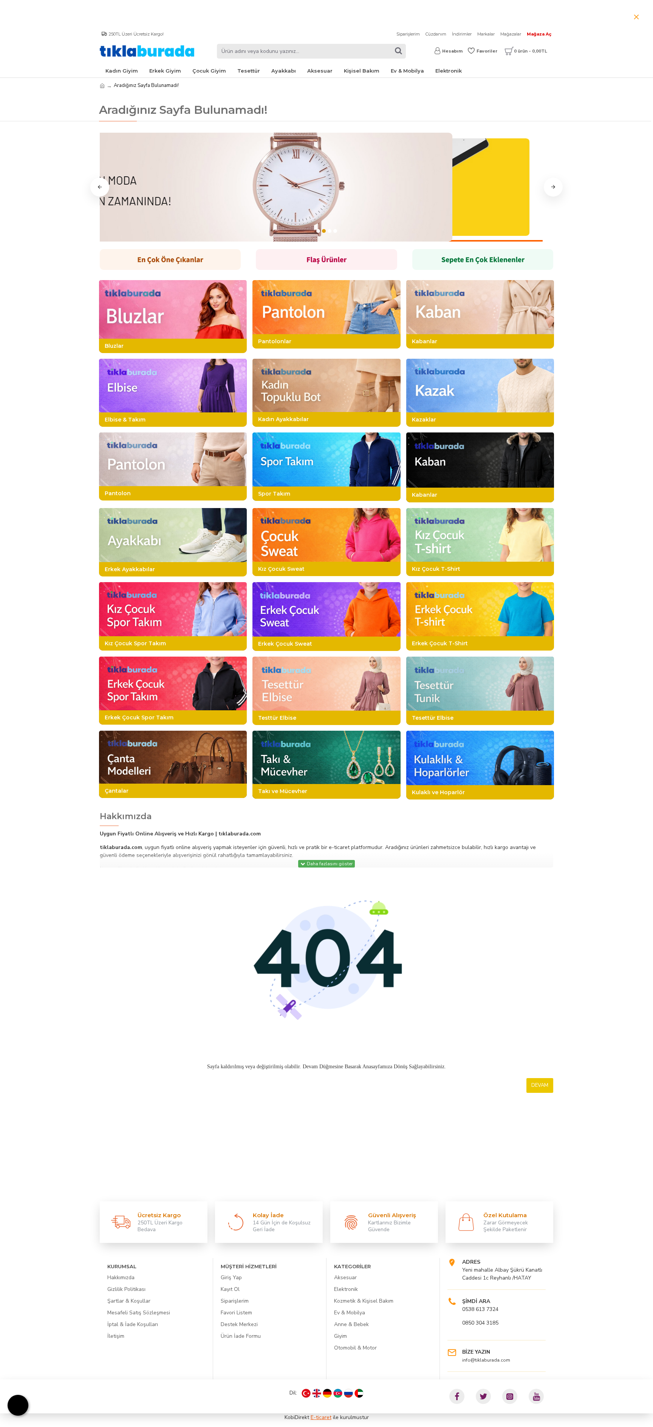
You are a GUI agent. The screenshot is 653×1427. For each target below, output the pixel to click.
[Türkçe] (306, 1393)
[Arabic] (359, 1393)
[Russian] (348, 1393)
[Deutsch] (327, 1393)
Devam (539, 1085)
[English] (316, 1393)
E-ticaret (321, 1417)
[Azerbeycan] (337, 1393)
